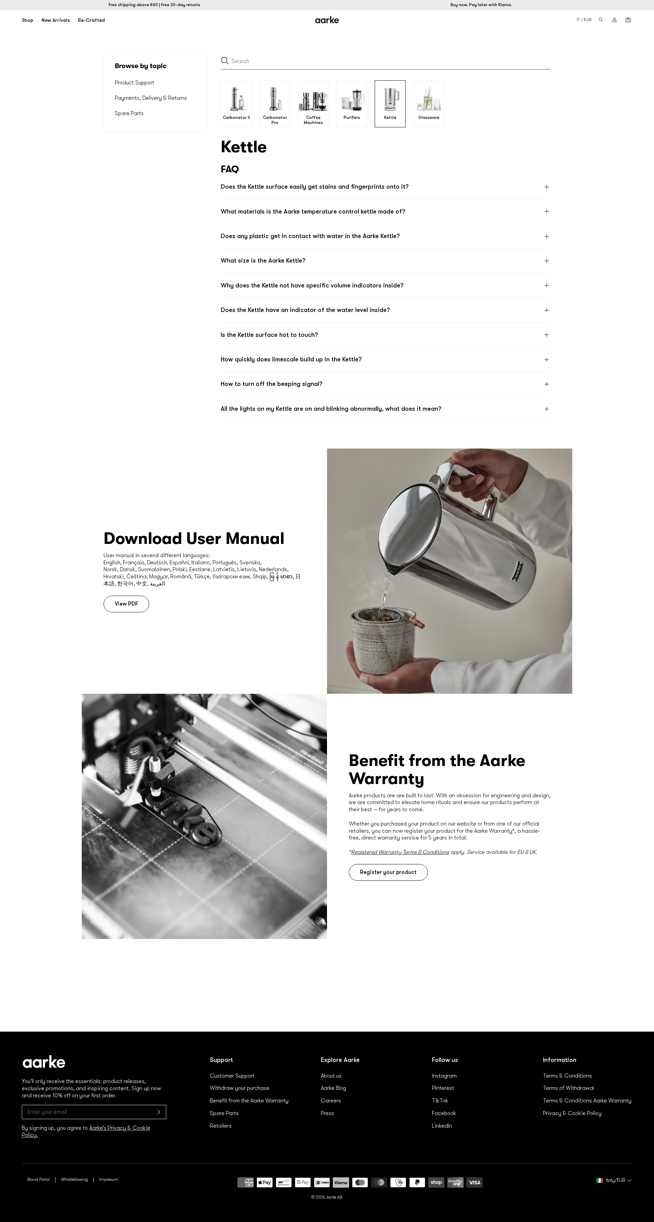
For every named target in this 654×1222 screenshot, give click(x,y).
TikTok (440, 1101)
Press (327, 1113)
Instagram (444, 1076)
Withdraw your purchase (239, 1088)
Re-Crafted (91, 20)
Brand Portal (38, 1179)
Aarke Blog (333, 1088)
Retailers (221, 1126)
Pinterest (443, 1088)
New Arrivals (56, 20)
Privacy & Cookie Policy (572, 1113)
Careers (331, 1101)
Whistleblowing (74, 1179)
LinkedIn (442, 1126)
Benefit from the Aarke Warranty (249, 1101)
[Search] (601, 20)
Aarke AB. (335, 1197)
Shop (27, 20)
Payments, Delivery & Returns (151, 98)
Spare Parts (129, 113)
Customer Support (232, 1076)
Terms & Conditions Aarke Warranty (587, 1101)
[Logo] (327, 20)
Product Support (134, 83)
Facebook (444, 1113)
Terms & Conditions (567, 1076)
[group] (236, 103)
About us (331, 1076)
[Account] (614, 20)
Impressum (108, 1179)
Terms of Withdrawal (568, 1088)
